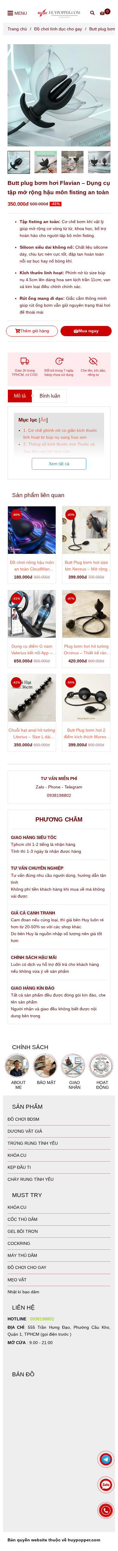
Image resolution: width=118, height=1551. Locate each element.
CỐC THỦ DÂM (23, 1219)
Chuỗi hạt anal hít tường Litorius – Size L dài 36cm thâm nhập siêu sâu (31, 734)
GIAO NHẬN (74, 1085)
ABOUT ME (18, 1085)
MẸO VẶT (17, 1279)
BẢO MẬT (46, 1082)
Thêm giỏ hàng (34, 330)
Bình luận (50, 395)
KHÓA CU (17, 1155)
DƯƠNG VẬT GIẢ (25, 1131)
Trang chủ (17, 28)
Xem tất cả (59, 463)
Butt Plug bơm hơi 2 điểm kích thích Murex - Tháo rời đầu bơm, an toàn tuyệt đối (86, 734)
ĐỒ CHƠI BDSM (23, 1119)
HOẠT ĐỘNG (102, 1085)
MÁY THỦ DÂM (22, 1255)
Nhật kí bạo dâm (23, 1291)
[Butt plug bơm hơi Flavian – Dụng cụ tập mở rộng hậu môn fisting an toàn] (59, 12)
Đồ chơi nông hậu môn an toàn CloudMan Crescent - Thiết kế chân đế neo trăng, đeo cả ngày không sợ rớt (31, 566)
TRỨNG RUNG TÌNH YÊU (33, 1143)
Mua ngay (88, 330)
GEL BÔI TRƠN (23, 1231)
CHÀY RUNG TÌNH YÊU (31, 1179)
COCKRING (19, 1243)
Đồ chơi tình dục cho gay (58, 28)
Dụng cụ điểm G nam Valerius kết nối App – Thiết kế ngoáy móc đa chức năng (32, 650)
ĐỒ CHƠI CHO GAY (27, 1267)
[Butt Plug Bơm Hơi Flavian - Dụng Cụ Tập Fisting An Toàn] (59, 95)
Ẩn (43, 420)
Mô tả (20, 395)
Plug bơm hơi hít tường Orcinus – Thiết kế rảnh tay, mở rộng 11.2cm (86, 650)
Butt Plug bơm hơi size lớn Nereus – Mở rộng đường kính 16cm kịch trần (86, 566)
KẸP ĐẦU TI (19, 1167)
